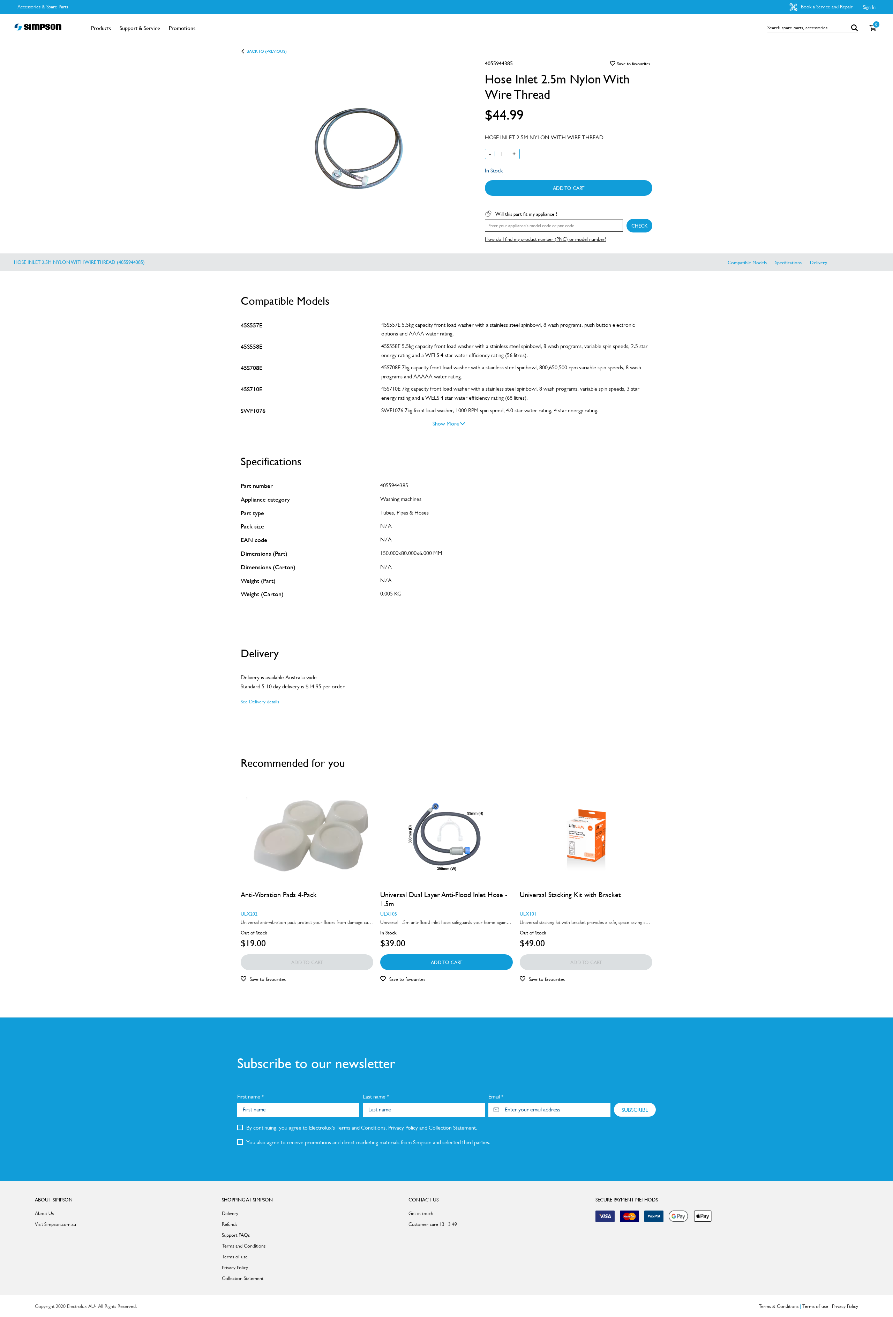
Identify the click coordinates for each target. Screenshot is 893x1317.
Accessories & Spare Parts (42, 6)
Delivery (818, 262)
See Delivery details (260, 701)
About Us (44, 1213)
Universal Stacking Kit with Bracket (570, 894)
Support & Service (140, 28)
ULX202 (249, 913)
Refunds (229, 1224)
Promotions (182, 28)
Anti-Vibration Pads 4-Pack (279, 894)
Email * (495, 1096)
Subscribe (635, 1109)
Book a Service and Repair (826, 6)
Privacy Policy (403, 1127)
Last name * (376, 1096)
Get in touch (420, 1213)
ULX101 (528, 913)
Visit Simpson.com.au (55, 1224)
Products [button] (101, 28)
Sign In (869, 7)
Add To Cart (568, 188)
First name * (250, 1096)
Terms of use (235, 1256)
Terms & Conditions (778, 1306)
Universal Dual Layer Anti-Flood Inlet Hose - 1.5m (443, 899)
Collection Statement (452, 1127)
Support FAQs (236, 1235)
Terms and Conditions (360, 1127)
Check (639, 225)
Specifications (788, 262)
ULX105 (388, 913)
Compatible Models (747, 262)
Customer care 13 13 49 (432, 1224)
